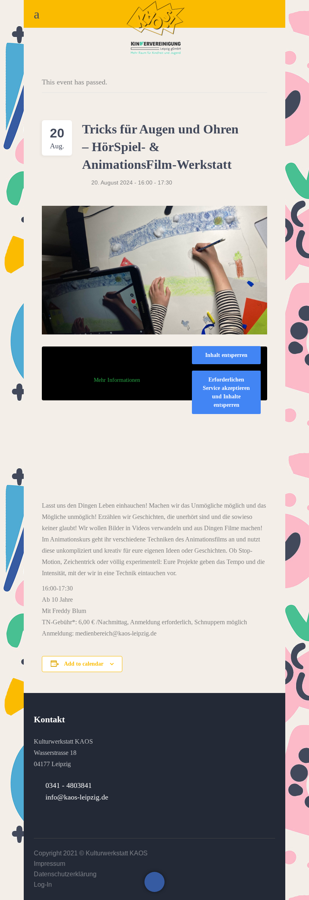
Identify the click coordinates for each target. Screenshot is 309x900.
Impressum (49, 863)
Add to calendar (83, 664)
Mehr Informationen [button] (117, 380)
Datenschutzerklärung (65, 874)
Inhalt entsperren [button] (226, 355)
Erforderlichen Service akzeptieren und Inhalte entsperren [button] (226, 392)
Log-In (43, 884)
